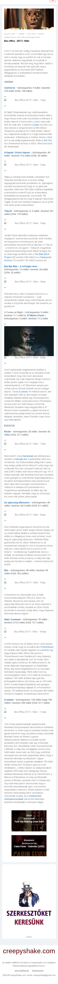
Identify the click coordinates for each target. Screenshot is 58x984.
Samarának (28, 456)
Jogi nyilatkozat (21, 970)
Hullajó (21, 34)
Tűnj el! (8, 211)
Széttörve (9, 88)
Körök (7, 431)
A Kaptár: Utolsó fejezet (17, 152)
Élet (6, 570)
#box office (21, 37)
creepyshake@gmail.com (44, 975)
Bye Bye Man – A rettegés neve (20, 266)
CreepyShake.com (18, 975)
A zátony (23, 391)
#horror (14, 37)
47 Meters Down (35, 315)
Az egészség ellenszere (17, 502)
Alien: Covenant (12, 619)
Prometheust (47, 647)
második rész (21, 459)
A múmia (8, 699)
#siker (37, 37)
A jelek (35, 124)
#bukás (7, 37)
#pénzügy (30, 37)
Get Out (48, 140)
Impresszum (38, 970)
